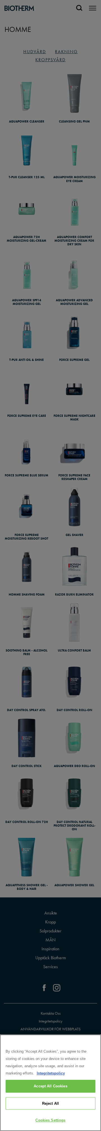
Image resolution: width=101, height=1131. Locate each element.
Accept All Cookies (50, 1086)
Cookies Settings (50, 1120)
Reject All (50, 1103)
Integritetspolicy (51, 1073)
